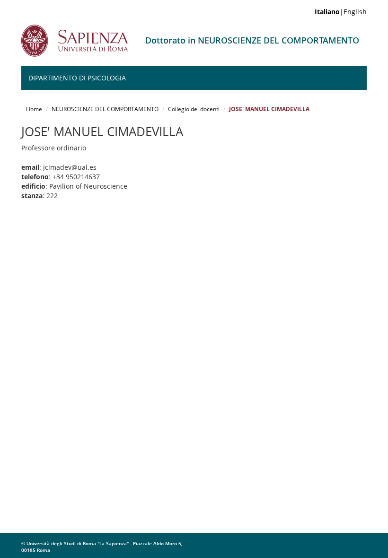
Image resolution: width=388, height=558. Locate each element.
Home (34, 109)
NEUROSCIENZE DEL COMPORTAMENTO (105, 109)
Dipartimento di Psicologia (77, 77)
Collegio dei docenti (194, 109)
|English (341, 11)
